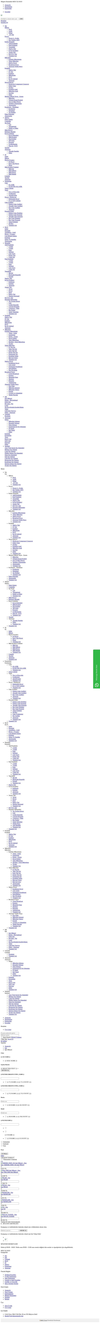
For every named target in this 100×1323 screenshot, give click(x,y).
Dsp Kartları (12, 139)
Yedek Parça (16, 823)
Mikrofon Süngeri (14, 388)
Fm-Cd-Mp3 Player (15, 102)
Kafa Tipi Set (13, 351)
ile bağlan (4, 1041)
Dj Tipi (11, 72)
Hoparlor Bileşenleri (11, 299)
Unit (10, 303)
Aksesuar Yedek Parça (15, 66)
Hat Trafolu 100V (14, 40)
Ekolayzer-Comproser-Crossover (19, 84)
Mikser (7, 27)
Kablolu (11, 283)
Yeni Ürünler (9, 1292)
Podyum (7, 442)
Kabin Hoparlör (9, 42)
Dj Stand (11, 428)
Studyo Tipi (12, 49)
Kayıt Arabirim (9, 133)
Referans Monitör (10, 132)
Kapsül (11, 391)
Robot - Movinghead (11, 400)
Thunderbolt (12, 126)
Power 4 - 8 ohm (14, 38)
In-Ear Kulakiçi (13, 50)
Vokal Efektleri (13, 222)
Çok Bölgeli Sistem (11, 236)
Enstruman (8, 181)
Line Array (12, 253)
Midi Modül (12, 174)
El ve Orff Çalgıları (15, 201)
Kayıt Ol (10, 1039)
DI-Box (11, 223)
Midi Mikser (12, 170)
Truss (6, 437)
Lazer (6, 405)
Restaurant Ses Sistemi (12, 460)
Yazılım (7, 148)
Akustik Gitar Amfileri (15, 206)
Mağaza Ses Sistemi (11, 449)
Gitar (6, 183)
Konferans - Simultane (12, 107)
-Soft (41, 1320)
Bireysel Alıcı (16, 882)
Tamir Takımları (13, 312)
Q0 (4, 1209)
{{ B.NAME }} (18, 1105)
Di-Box (11, 87)
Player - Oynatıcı (10, 234)
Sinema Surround (14, 296)
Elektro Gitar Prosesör (15, 215)
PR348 (5, 1179)
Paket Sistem (9, 119)
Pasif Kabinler (13, 45)
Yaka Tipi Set (13, 349)
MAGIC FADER (8, 1216)
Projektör (7, 416)
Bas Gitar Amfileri (14, 208)
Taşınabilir (12, 47)
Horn (10, 292)
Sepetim (7, 1297)
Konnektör (8, 435)
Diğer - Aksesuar (10, 412)
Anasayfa (8, 5)
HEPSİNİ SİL (5, 1070)
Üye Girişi (8, 1029)
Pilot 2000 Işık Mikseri (11, 1172)
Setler (6, 156)
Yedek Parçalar (13, 395)
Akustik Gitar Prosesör (16, 216)
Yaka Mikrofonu (14, 340)
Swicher (11, 93)
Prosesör (11, 142)
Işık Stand (12, 430)
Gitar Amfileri (9, 202)
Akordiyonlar (13, 195)
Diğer (10, 95)
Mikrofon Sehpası (14, 421)
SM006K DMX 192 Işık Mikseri (14, 1165)
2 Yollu (11, 246)
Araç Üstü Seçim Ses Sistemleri (14, 448)
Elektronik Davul (14, 199)
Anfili (10, 31)
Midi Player (12, 172)
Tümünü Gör (13, 56)
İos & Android (13, 79)
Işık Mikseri (8, 398)
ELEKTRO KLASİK (15, 186)
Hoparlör (7, 231)
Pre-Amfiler (16, 716)
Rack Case (8, 439)
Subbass (11, 252)
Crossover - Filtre (14, 308)
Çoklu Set (12, 257)
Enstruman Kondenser (15, 366)
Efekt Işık (8, 402)
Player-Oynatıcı (9, 160)
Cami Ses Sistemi (10, 451)
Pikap (10, 165)
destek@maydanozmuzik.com (14, 1316)
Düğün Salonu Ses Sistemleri (14, 453)
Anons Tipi (12, 52)
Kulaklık (7, 68)
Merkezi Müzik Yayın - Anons (14, 96)
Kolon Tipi (12, 255)
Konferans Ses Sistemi (12, 462)
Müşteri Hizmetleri (10, 1295)
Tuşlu (6, 190)
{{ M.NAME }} (18, 1116)
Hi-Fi (10, 77)
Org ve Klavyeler (14, 192)
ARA (21, 19)
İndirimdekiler (9, 1294)
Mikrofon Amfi (13, 91)
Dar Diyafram (13, 370)
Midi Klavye (8, 130)
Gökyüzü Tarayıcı (10, 411)
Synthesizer (12, 193)
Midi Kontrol (13, 137)
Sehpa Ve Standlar (10, 239)
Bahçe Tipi (12, 294)
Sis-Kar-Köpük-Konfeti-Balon (14, 407)
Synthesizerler (13, 144)
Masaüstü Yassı (13, 377)
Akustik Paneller (14, 151)
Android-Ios (12, 382)
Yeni (4, 1146)
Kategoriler (8, 8)
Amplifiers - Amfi (10, 232)
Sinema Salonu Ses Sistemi (13, 464)
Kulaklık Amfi (13, 89)
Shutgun (11, 379)
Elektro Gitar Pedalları (15, 213)
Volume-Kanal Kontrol (16, 100)
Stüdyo (7, 118)
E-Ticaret (45, 1320)
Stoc (2, 1165)
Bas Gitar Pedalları (14, 218)
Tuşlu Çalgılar (9, 188)
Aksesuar (11, 80)
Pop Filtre (12, 386)
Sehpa (6, 419)
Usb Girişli (12, 365)
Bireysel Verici (13, 358)
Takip (6, 409)
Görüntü (7, 414)
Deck (10, 29)
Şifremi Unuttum (16, 1037)
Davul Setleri (13, 338)
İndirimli (5, 1144)
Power (7, 36)
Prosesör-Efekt (9, 211)
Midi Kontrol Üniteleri (12, 167)
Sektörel (7, 446)
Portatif (11, 276)
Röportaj (11, 381)
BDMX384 (7, 1194)
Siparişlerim (8, 7)
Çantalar (7, 176)
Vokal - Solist (13, 333)
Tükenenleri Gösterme (10, 1159)
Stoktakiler (6, 1142)
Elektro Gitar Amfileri (15, 204)
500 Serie (11, 140)
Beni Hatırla (7, 1037)
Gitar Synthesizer (17, 714)
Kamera (11, 375)
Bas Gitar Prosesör (14, 220)
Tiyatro (11, 344)
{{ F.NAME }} (18, 1138)
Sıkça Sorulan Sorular (11, 1283)
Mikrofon (8, 57)
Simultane (12, 110)
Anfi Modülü (16, 825)
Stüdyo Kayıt (13, 63)
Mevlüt (11, 273)
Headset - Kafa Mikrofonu (17, 342)
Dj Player (11, 162)
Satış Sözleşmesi (10, 1278)
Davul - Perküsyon (10, 197)
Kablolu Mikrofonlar (15, 59)
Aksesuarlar (12, 105)
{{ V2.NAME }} (19, 1093)
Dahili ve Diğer (13, 128)
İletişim (7, 1299)
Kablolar (7, 238)
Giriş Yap (4, 1039)
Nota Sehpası (13, 425)
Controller (8, 121)
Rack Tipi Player (14, 163)
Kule (10, 250)
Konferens (12, 109)
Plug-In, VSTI (13, 146)
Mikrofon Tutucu (14, 389)
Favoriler (7, 12)
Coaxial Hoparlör (14, 306)
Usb (10, 125)
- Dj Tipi (11, 35)
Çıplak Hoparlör (14, 305)
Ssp (2, 1179)
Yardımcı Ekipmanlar (15, 103)
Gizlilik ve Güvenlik (11, 1282)
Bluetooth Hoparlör (15, 275)
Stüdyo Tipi (12, 70)
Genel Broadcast (14, 374)
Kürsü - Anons (13, 336)
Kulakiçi (11, 73)
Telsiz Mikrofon (13, 61)
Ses (6, 26)
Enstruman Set (13, 354)
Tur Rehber (12, 112)
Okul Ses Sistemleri (11, 455)
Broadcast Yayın (14, 65)
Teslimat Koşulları (10, 1275)
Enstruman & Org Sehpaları (17, 427)
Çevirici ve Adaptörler (15, 393)
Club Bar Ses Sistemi (11, 458)
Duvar (10, 291)
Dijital (10, 33)
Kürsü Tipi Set (13, 352)
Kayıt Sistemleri (13, 135)
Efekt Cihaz (12, 86)
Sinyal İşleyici (9, 82)
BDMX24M (7, 1201)
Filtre (2, 1156)
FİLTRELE (4, 1154)
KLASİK (11, 185)
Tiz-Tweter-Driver (14, 301)
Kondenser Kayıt (14, 363)
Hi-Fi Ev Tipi (13, 54)
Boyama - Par (9, 404)
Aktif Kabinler (13, 43)
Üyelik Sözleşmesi (10, 1276)
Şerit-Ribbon (13, 368)
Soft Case (8, 441)
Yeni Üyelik (8, 1306)
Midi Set (11, 169)
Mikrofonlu (12, 75)
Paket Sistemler (9, 114)
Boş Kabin (12, 310)
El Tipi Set (12, 347)
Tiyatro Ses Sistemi (11, 465)
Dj (5, 155)
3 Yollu (11, 248)
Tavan (10, 289)
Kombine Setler (13, 356)
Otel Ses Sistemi (10, 457)
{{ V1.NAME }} (19, 1082)
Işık (6, 397)
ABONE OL (23, 1230)
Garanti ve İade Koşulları (12, 1280)
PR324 (5, 1187)
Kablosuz (11, 282)
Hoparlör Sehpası (14, 423)
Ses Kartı (7, 123)
